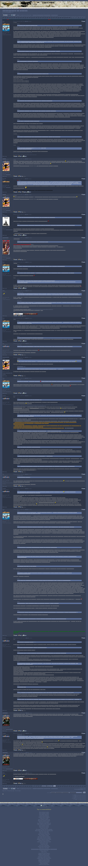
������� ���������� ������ (44, 849)
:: (47, 806)
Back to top (5, 156)
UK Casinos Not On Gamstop (44, 824)
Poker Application (44, 863)
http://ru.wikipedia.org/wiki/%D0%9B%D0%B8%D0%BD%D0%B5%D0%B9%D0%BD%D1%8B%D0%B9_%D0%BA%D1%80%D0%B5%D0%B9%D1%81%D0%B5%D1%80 (43, 404)
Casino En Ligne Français (44, 853)
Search (15, 8)
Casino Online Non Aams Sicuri (44, 858)
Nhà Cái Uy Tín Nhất (44, 847)
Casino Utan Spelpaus (44, 815)
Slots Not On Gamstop (44, 821)
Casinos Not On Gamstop (44, 817)
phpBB (38, 806)
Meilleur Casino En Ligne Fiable (44, 839)
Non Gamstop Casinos (44, 812)
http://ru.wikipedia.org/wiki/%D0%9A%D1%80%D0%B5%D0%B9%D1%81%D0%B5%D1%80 (29, 405)
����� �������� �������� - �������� (45, 15)
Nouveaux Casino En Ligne (44, 856)
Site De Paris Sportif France (44, 846)
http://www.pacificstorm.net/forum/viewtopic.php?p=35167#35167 (42, 309)
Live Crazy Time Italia (44, 845)
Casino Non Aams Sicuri (44, 861)
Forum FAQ (9, 8)
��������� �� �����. (15, 11)
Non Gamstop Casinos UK (44, 819)
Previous (7, 12)
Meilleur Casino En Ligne (44, 854)
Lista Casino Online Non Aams (44, 841)
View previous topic (74, 17)
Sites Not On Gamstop (44, 826)
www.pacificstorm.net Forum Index (25, 15)
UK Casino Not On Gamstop (44, 836)
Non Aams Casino (44, 842)
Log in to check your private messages (35, 8)
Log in (45, 8)
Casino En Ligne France (44, 855)
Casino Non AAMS (44, 818)
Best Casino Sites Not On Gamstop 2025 (44, 830)
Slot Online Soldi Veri (44, 814)
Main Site (3, 8)
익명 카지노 (44, 851)
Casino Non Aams (44, 828)
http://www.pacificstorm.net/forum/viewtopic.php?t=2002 (22, 152)
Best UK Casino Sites (44, 831)
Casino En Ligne (44, 844)
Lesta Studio (50, 806)
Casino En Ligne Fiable (44, 833)
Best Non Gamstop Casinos (44, 820)
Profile (25, 8)
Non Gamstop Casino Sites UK (44, 823)
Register (20, 8)
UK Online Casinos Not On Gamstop (44, 829)
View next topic (81, 17)
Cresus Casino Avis (44, 850)
